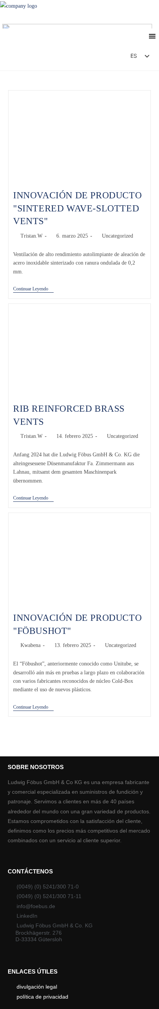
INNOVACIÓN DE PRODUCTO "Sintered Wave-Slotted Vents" (77, 208)
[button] (102, 58)
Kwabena (30, 645)
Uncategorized (117, 236)
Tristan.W (31, 236)
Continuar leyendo (33, 289)
